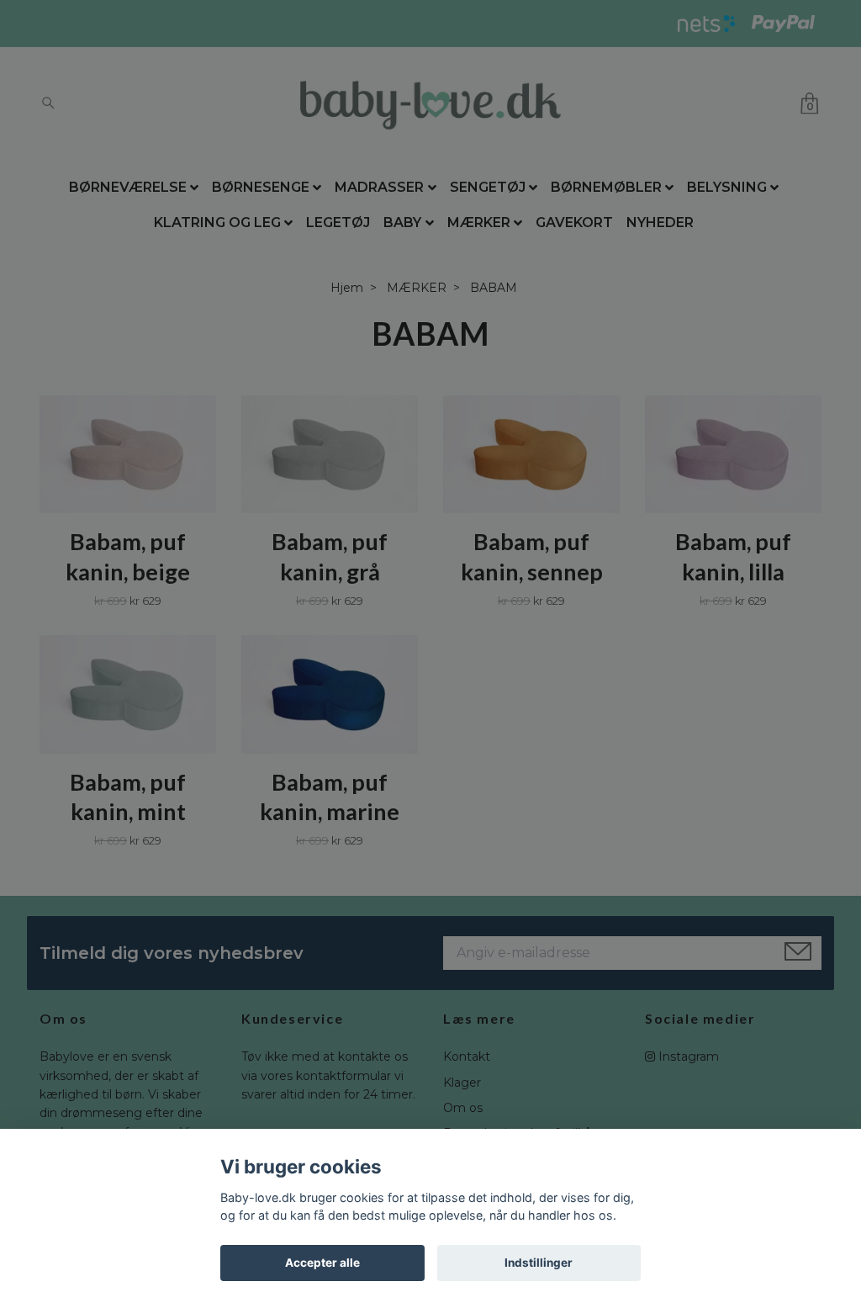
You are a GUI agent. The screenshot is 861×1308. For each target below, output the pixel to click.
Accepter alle (322, 1262)
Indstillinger (538, 1262)
